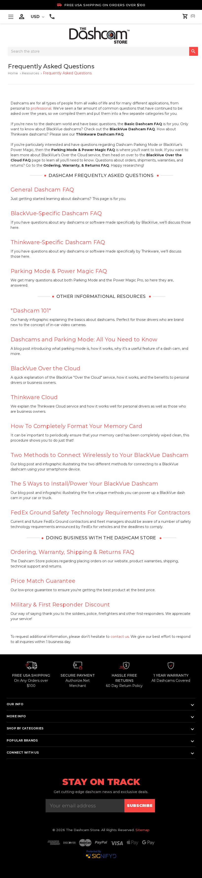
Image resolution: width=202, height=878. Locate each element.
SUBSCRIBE (139, 805)
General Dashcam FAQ (42, 189)
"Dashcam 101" (31, 310)
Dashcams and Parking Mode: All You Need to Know (84, 339)
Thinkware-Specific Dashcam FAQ (58, 242)
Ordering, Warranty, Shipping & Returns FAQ (73, 552)
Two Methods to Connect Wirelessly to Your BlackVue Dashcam (100, 455)
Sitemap (142, 830)
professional (41, 108)
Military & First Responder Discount (60, 604)
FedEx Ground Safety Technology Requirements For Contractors (100, 512)
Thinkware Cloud (34, 397)
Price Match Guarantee (43, 581)
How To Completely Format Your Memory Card (76, 426)
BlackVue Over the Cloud (46, 368)
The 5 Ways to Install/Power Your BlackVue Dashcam (84, 483)
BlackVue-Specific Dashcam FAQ (56, 213)
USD (36, 16)
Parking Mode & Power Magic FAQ (59, 271)
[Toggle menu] (10, 16)
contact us (120, 636)
